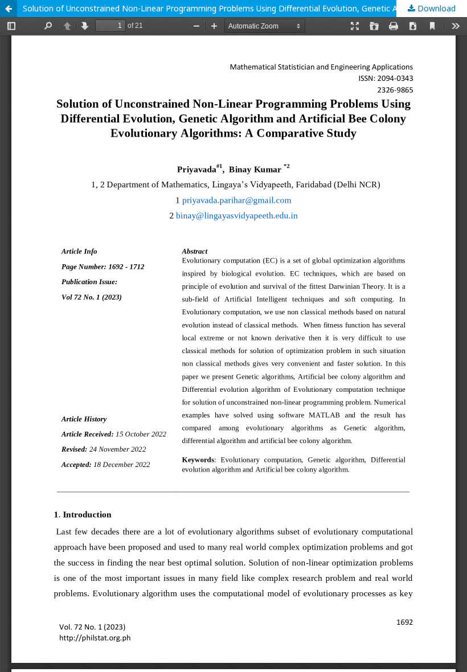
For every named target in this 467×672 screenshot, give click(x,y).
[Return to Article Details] (8, 8)
